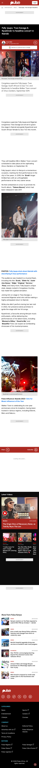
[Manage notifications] (35, 764)
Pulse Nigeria (5, 745)
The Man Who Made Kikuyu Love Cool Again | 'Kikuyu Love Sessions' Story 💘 (24, 549)
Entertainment (8, 7)
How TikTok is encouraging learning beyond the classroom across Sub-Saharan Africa (22, 654)
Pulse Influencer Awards (27, 731)
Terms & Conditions (8, 733)
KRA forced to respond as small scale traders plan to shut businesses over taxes (23, 676)
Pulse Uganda (6, 752)
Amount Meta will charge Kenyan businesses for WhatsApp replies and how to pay (23, 665)
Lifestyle (4, 717)
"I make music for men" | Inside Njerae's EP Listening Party (9, 549)
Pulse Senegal (27, 745)
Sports (24, 710)
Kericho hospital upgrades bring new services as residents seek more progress (24, 643)
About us (4, 726)
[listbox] (19, 544)
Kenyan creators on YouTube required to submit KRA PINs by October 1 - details (24, 622)
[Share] (35, 42)
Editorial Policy (27, 726)
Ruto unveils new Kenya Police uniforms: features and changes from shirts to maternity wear (24, 633)
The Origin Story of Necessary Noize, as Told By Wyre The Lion (19, 525)
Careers (25, 714)
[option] (10, 545)
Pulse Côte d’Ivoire (28, 748)
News (12, 618)
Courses (25, 717)
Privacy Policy (6, 737)
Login (34, 2)
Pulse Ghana (5, 748)
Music (15, 7)
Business (13, 650)
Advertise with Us (7, 729)
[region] (19, 544)
